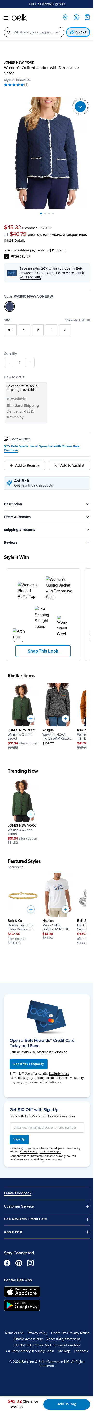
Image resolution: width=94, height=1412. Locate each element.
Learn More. (65, 268)
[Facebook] (7, 1252)
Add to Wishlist (70, 460)
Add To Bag (64, 1404)
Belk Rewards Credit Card (25, 1208)
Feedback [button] (79, 1346)
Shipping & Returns (19, 524)
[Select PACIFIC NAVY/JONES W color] (9, 301)
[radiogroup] (45, 325)
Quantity (10, 348)
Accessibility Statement (45, 1334)
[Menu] (6, 18)
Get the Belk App (18, 1269)
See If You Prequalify (28, 1053)
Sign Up (19, 1128)
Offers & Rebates (17, 511)
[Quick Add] (31, 709)
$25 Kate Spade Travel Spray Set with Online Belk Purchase (41, 443)
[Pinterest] (18, 1252)
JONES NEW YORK (19, 62)
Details (28, 235)
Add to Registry (26, 460)
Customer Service (19, 1195)
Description (13, 499)
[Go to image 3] (47, 208)
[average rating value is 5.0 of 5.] (14, 84)
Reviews (10, 537)
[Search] (9, 32)
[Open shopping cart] (84, 17)
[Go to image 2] (43, 208)
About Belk (13, 1221)
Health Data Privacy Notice (29, 1328)
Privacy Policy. (29, 1140)
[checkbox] (6, 229)
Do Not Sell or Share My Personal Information (45, 1340)
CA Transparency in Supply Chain (28, 1346)
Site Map (62, 1346)
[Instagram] (30, 1252)
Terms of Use (33, 1322)
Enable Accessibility (66, 1328)
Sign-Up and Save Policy (64, 1137)
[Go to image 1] (39, 208)
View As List (71, 315)
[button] (41, 607)
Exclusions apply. (50, 1140)
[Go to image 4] (51, 208)
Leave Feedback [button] (17, 1182)
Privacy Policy (57, 1322)
